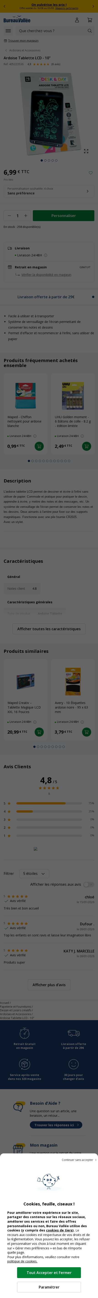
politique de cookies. (22, 1261)
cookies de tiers (59, 1230)
